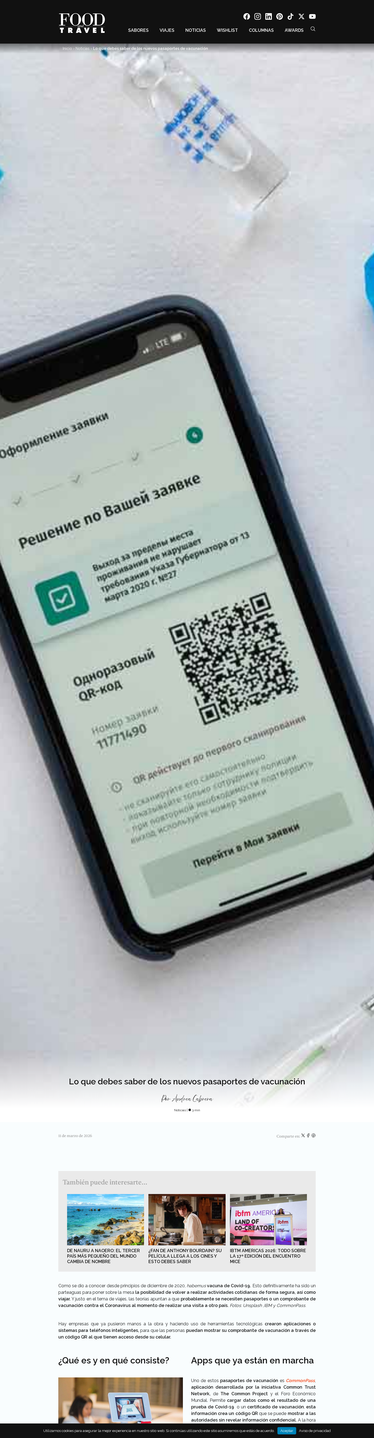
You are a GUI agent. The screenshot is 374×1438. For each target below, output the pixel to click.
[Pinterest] (279, 17)
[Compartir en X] (303, 1136)
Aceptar (286, 1431)
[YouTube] (312, 17)
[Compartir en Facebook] (308, 1136)
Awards (294, 30)
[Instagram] (257, 17)
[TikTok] (290, 17)
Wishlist (227, 30)
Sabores (138, 30)
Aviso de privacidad (315, 1431)
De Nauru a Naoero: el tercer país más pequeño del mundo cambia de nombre (103, 1256)
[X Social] (301, 17)
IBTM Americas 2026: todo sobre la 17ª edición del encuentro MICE (268, 1256)
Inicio (67, 48)
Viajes (167, 30)
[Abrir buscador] (313, 29)
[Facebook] (246, 17)
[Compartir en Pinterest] (313, 1136)
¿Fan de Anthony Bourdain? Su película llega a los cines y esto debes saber (185, 1256)
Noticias (195, 30)
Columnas (261, 30)
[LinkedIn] (268, 17)
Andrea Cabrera (192, 1099)
